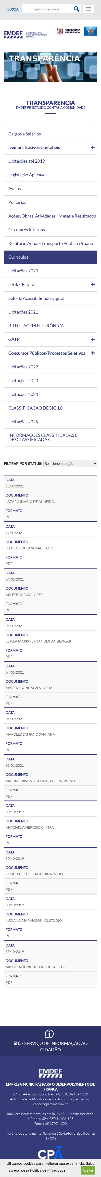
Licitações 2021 (23, 312)
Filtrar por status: (23, 463)
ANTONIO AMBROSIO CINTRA (30, 827)
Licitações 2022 (23, 367)
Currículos (18, 257)
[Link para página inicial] (25, 35)
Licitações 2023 (23, 380)
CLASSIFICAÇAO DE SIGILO (35, 408)
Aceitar (88, 1170)
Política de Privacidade (47, 1170)
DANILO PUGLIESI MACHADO (29, 548)
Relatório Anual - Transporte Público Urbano (50, 243)
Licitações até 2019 (26, 161)
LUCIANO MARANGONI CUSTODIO (34, 920)
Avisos (14, 188)
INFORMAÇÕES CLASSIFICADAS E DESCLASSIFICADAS (42, 437)
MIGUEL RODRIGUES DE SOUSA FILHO (36, 967)
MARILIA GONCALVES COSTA (29, 688)
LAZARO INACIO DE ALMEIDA (30, 502)
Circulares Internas (26, 230)
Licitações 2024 (23, 394)
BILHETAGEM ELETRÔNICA (36, 326)
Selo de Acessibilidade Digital (36, 298)
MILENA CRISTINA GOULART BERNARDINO (40, 781)
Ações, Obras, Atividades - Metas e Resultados (52, 216)
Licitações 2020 (23, 271)
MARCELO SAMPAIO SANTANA (30, 734)
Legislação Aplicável (27, 175)
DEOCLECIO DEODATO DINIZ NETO (34, 874)
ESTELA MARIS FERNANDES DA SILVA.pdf (38, 641)
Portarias (17, 202)
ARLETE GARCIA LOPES (24, 595)
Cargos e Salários (24, 134)
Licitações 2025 (23, 422)
